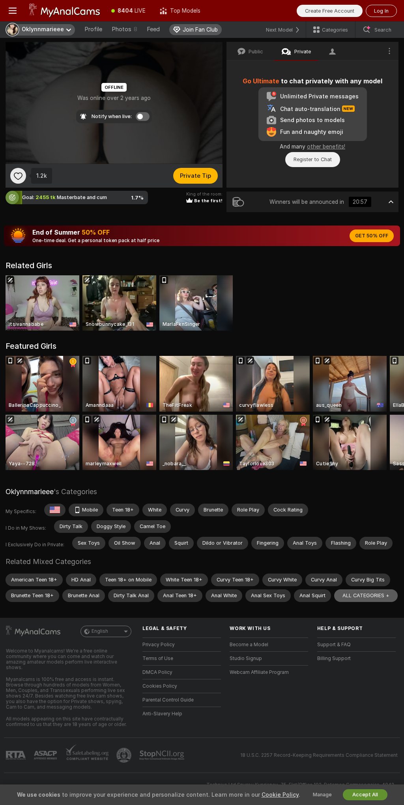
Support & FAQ (334, 644)
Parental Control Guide (168, 700)
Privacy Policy (158, 644)
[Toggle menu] (12, 10)
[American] (54, 510)
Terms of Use (157, 658)
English (100, 631)
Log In (381, 11)
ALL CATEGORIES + (365, 595)
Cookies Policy (159, 686)
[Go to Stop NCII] (162, 755)
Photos (124, 29)
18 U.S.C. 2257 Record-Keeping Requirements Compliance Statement (319, 755)
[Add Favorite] (18, 176)
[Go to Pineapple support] (124, 755)
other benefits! (326, 146)
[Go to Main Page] (64, 10)
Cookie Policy (280, 795)
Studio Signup (246, 658)
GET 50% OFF (371, 236)
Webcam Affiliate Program (259, 672)
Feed (153, 29)
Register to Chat (313, 159)
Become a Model (249, 644)
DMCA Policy (157, 672)
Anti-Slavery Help (162, 714)
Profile (93, 29)
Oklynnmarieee (30, 491)
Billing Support (334, 658)
